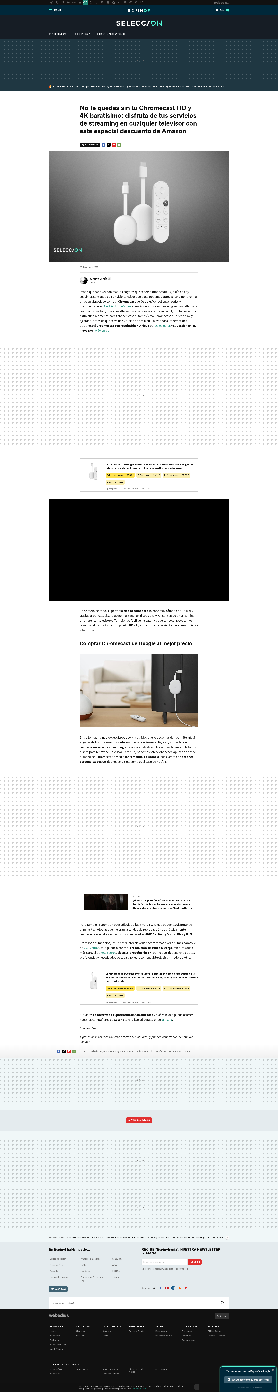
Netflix (108, 306)
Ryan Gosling (162, 86)
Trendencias (187, 1331)
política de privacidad (178, 1268)
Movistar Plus (56, 1264)
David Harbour (178, 86)
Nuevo (220, 10)
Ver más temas (58, 1289)
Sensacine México (110, 1369)
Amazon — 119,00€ (115, 482)
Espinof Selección (139, 23)
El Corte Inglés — (149, 475)
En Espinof (136, 896)
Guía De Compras (57, 34)
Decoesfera (186, 1335)
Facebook (103, 145)
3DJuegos (80, 1331)
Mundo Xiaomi (56, 1349)
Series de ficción (58, 1258)
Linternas (136, 86)
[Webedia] (59, 1315)
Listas (114, 1264)
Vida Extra (80, 1335)
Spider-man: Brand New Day (92, 1279)
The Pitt (193, 86)
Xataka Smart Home (180, 1051)
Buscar (222, 1303)
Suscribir (194, 1262)
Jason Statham (218, 86)
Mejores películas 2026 (100, 1237)
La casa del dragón (59, 1277)
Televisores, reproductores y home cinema (112, 1051)
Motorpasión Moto (163, 1335)
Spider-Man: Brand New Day (97, 86)
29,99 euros (163, 325)
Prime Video (123, 306)
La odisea (76, 86)
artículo (167, 1019)
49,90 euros (101, 330)
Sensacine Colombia (111, 1373)
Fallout (204, 86)
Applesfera (54, 1340)
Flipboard (114, 145)
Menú (57, 10)
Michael (148, 86)
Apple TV (54, 1271)
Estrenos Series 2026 (140, 1237)
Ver (140, 1120)
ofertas (162, 1051)
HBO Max (116, 1271)
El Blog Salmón (215, 1331)
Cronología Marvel (203, 1237)
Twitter (109, 145)
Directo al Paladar (137, 1331)
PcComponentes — (176, 475)
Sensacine (107, 1331)
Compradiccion (188, 1340)
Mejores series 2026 (78, 1237)
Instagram (173, 1287)
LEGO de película (81, 34)
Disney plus (117, 1258)
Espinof (139, 10)
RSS (179, 1287)
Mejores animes (183, 1237)
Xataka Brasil (55, 1373)
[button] (100, 279)
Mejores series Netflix (163, 1237)
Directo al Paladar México (137, 1370)
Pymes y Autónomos (217, 1335)
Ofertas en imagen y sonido (111, 34)
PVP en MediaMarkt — (120, 475)
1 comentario (91, 144)
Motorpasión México (164, 1369)
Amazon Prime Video (91, 1258)
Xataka (53, 1331)
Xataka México (56, 1369)
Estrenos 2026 (121, 1237)
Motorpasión (161, 1331)
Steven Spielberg (121, 86)
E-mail (119, 145)
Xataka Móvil (55, 1335)
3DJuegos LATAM (83, 1369)
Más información (139, 1388)
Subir (220, 1316)
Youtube (166, 1287)
